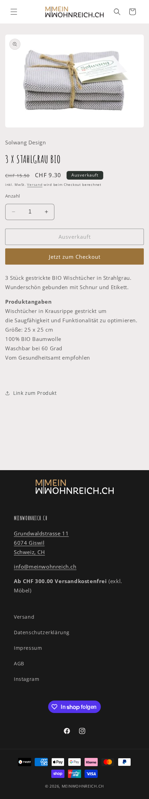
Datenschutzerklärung (42, 632)
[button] (13, 11)
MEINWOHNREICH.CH (83, 786)
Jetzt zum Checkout (74, 256)
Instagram (26, 679)
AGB (19, 663)
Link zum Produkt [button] (35, 393)
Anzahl (12, 196)
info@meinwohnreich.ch (45, 566)
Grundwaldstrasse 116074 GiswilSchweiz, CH (41, 542)
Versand (34, 184)
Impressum (28, 648)
